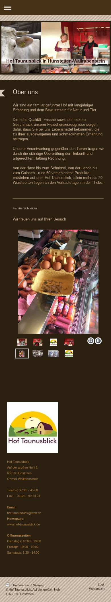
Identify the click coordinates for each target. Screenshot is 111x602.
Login (101, 584)
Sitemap (38, 585)
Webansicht (97, 588)
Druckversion (21, 585)
